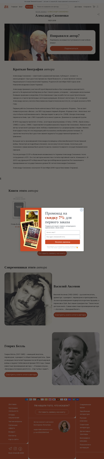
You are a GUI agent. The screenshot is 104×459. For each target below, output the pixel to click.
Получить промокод (62, 242)
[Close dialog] (81, 209)
